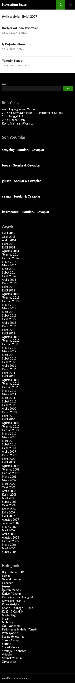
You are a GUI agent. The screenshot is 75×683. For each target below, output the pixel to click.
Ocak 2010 (9, 448)
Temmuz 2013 (10, 297)
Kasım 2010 (9, 412)
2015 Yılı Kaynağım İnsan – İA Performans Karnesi (32, 113)
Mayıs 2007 (9, 527)
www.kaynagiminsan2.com (18, 109)
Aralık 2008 (9, 491)
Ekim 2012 (8, 330)
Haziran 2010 (10, 430)
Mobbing (7, 622)
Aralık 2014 (9, 240)
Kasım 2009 (9, 455)
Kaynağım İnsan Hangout (17, 597)
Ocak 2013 (9, 319)
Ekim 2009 (8, 459)
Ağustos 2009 (10, 466)
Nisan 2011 (9, 394)
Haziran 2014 (10, 258)
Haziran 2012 (10, 344)
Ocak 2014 (9, 276)
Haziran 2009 (10, 473)
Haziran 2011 (10, 387)
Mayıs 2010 (9, 434)
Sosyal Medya (10, 647)
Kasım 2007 (9, 509)
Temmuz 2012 (10, 340)
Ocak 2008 (9, 505)
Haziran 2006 (10, 541)
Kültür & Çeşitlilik (12, 611)
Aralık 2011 (9, 365)
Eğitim (6, 576)
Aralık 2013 (9, 280)
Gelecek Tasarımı (12, 579)
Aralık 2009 (9, 451)
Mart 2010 (8, 441)
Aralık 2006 (9, 534)
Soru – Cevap (10, 640)
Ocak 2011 (9, 405)
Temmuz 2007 (10, 523)
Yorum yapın (23, 65)
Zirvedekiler (9, 662)
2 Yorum (21, 49)
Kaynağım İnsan (14, 5)
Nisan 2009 (9, 480)
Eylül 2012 (8, 333)
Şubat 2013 (9, 315)
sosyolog (8, 150)
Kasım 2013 (9, 283)
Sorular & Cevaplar (30, 150)
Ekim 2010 (8, 416)
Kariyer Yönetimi (12, 593)
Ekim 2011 (8, 373)
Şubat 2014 (9, 272)
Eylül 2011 (8, 376)
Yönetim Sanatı (12, 60)
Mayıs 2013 (9, 305)
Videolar (7, 654)
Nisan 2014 (9, 265)
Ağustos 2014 (10, 251)
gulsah (6, 181)
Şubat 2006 (9, 552)
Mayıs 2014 (9, 262)
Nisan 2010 (9, 437)
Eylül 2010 (8, 419)
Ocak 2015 (9, 237)
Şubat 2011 (9, 401)
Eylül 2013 (8, 290)
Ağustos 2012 (10, 337)
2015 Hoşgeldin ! (12, 116)
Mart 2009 (8, 484)
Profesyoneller (10, 633)
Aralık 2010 (9, 408)
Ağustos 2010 (10, 423)
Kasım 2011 (9, 369)
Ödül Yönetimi (11, 626)
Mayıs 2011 (9, 391)
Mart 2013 (8, 312)
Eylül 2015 (8, 233)
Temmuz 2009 (10, 469)
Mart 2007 (8, 530)
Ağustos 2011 (10, 380)
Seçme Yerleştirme (13, 636)
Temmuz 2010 (10, 426)
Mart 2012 (8, 355)
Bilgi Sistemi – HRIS (14, 572)
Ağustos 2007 (10, 519)
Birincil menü (70, 5)
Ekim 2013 (8, 287)
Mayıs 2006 (9, 545)
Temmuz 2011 (10, 383)
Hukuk (6, 586)
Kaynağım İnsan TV (14, 601)
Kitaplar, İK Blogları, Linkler (18, 608)
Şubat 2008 (9, 502)
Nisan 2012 (9, 351)
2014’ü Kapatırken (13, 120)
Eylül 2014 (8, 247)
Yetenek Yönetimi (12, 658)
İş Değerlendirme (13, 44)
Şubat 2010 (9, 444)
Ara (4, 84)
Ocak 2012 (9, 362)
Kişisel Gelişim (10, 604)
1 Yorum (23, 33)
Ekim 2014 (8, 244)
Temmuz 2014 (10, 254)
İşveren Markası (11, 590)
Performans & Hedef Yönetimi (20, 629)
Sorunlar (7, 644)
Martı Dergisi (10, 615)
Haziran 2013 (10, 301)
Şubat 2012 (9, 358)
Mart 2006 (8, 548)
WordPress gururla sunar (15, 678)
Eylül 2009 (8, 462)
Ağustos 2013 (10, 294)
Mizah (5, 619)
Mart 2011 (8, 398)
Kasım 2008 (9, 494)
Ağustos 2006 (10, 537)
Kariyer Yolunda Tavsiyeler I (21, 28)
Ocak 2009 (9, 487)
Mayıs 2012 (9, 348)
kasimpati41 (11, 212)
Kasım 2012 (9, 326)
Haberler (7, 583)
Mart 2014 (8, 269)
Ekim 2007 (8, 512)
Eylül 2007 (8, 516)
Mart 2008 (8, 498)
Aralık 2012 (9, 323)
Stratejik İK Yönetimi (14, 651)
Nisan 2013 (9, 308)
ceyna (6, 196)
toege (6, 165)
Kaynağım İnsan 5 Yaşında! (18, 123)
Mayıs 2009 (9, 476)
